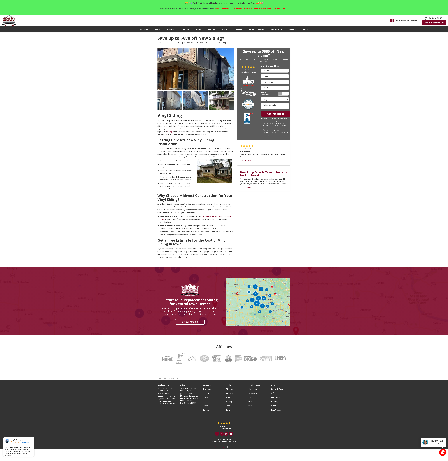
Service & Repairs (277, 389)
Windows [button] (144, 29)
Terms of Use (267, 136)
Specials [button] (238, 29)
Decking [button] (185, 29)
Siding (228, 397)
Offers (273, 393)
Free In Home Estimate (434, 22)
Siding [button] (157, 29)
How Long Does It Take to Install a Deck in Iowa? (264, 173)
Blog (204, 414)
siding (169, 131)
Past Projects (276, 410)
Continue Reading (246, 187)
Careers (206, 410)
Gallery (273, 406)
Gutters (228, 410)
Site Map (229, 439)
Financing (274, 401)
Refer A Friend (276, 397)
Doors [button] (198, 29)
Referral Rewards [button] (256, 29)
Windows (229, 389)
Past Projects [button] (276, 29)
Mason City (252, 393)
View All (251, 406)
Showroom (207, 389)
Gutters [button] (225, 29)
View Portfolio (191, 321)
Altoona (251, 397)
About (205, 401)
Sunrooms (230, 393)
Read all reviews (246, 160)
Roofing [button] (211, 29)
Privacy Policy (278, 136)
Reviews (206, 397)
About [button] (305, 29)
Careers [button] (292, 29)
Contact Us (207, 393)
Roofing (229, 401)
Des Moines (253, 389)
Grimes (251, 401)
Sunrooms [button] (171, 29)
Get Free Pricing (275, 113)
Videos (205, 406)
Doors (228, 406)
